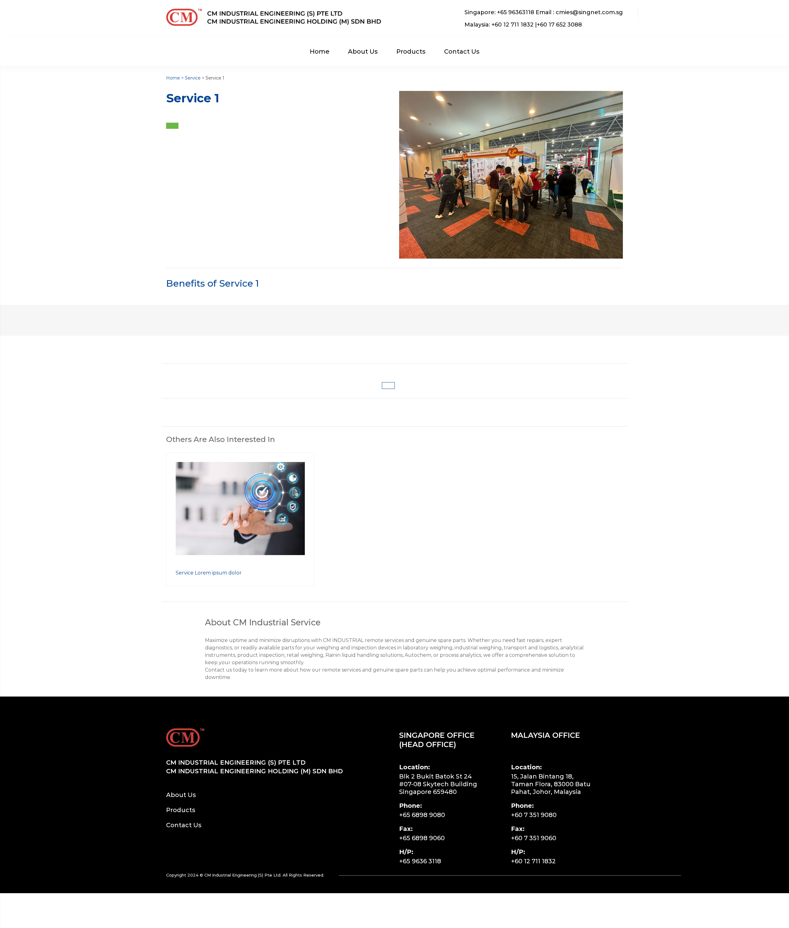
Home (319, 51)
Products (411, 51)
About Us (363, 51)
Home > (175, 78)
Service (193, 78)
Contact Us (462, 51)
